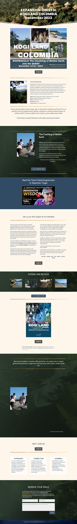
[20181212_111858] (61, 287)
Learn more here (25, 349)
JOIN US (38, 72)
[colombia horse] (31, 287)
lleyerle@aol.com (26, 494)
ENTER (52, 513)
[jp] (46, 287)
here (62, 431)
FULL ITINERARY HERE (38, 169)
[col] (16, 287)
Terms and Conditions (49, 521)
